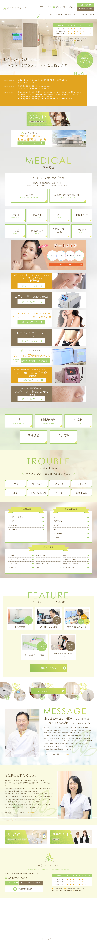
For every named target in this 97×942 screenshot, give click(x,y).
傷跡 (55, 529)
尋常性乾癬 (13, 529)
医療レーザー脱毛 (70, 563)
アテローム (58, 533)
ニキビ (11, 521)
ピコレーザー (68, 567)
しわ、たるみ (41, 559)
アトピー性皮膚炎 (16, 517)
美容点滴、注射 (69, 559)
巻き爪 (56, 537)
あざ (55, 517)
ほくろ (66, 555)
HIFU (38, 567)
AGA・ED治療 (42, 563)
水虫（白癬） (14, 525)
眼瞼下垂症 (58, 521)
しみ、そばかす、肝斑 (18, 559)
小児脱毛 (12, 567)
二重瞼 (11, 555)
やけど (56, 525)
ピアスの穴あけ (15, 563)
